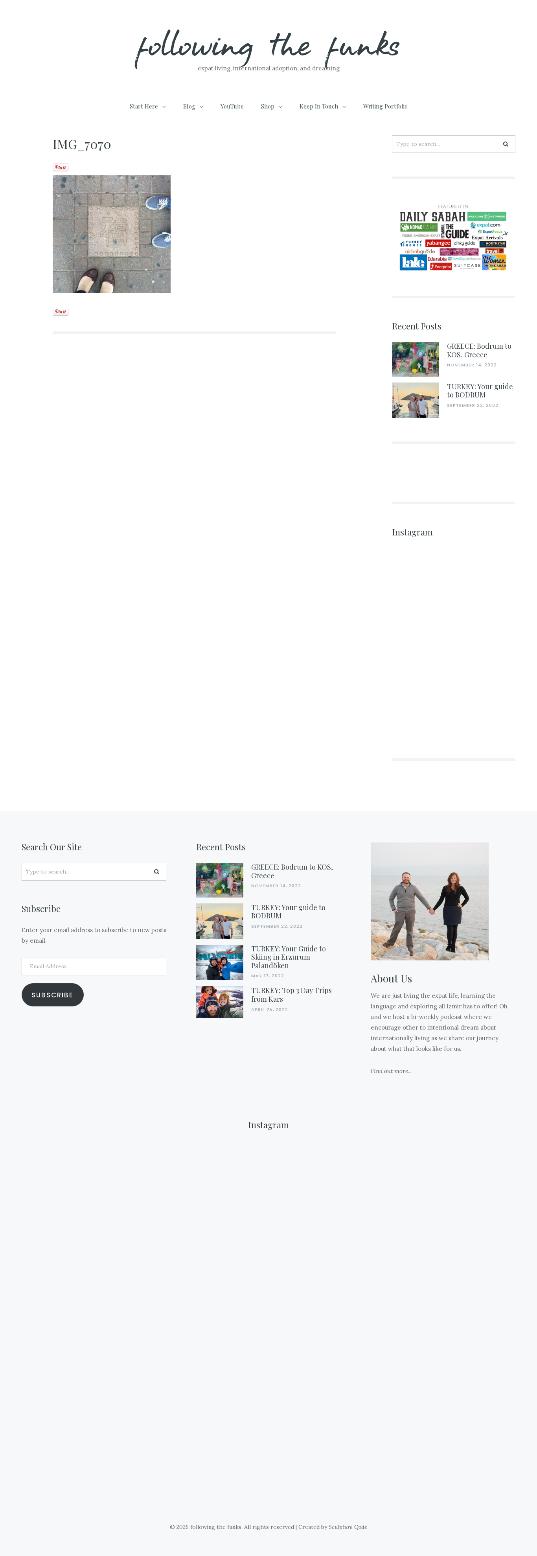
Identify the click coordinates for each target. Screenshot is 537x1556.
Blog (189, 106)
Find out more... (391, 1071)
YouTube (232, 106)
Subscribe (52, 995)
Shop (267, 106)
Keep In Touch (319, 106)
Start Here (144, 106)
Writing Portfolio (385, 106)
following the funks (268, 43)
